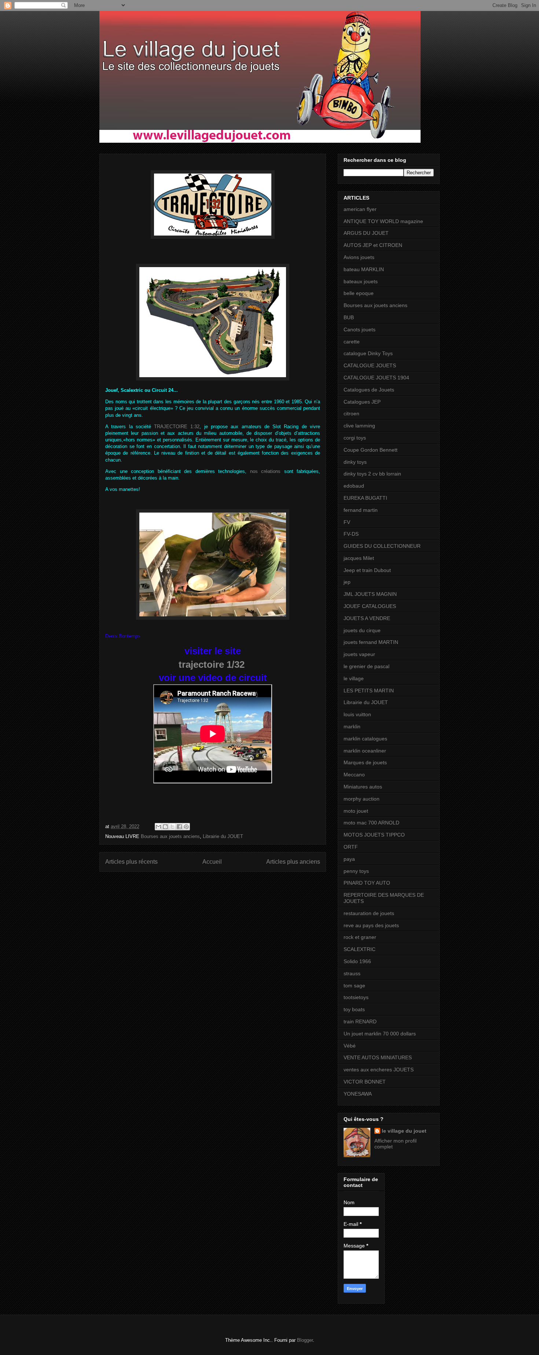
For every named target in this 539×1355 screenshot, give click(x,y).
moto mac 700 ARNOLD (371, 823)
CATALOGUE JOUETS (370, 365)
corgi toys (355, 438)
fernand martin (361, 510)
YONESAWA (358, 1094)
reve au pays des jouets (371, 925)
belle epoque (359, 293)
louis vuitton (357, 714)
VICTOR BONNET (365, 1082)
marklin (352, 726)
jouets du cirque (362, 630)
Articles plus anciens (293, 862)
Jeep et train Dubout (367, 570)
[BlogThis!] (165, 826)
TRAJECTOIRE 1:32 (176, 426)
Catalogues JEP (362, 402)
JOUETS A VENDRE (367, 618)
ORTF (351, 847)
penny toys (356, 871)
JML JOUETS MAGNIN (370, 594)
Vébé (350, 1046)
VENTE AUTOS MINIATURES (378, 1057)
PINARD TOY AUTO (367, 883)
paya (349, 859)
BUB (349, 317)
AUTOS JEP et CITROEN (373, 245)
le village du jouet (404, 1131)
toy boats (354, 1009)
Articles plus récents (131, 862)
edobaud (354, 486)
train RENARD (360, 1021)
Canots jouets (359, 329)
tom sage (354, 985)
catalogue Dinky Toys (368, 353)
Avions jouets (359, 257)
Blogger (305, 1340)
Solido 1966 (357, 961)
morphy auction (362, 799)
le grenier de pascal (366, 666)
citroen (351, 413)
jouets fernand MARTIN (371, 642)
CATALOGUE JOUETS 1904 (376, 377)
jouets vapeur (359, 654)
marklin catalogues (365, 739)
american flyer (360, 209)
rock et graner (360, 937)
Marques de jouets (365, 762)
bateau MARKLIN (364, 269)
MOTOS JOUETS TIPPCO (374, 835)
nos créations (265, 471)
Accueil (212, 862)
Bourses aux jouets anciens (170, 836)
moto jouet (356, 811)
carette (352, 342)
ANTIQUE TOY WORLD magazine (383, 221)
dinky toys (355, 462)
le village (354, 678)
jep (347, 582)
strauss (352, 973)
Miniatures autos (363, 787)
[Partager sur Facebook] (179, 826)
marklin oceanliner (365, 751)
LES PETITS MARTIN (369, 690)
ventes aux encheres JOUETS (379, 1069)
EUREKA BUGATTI (365, 498)
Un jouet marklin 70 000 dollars (380, 1034)
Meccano (354, 774)
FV (347, 522)
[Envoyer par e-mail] (158, 826)
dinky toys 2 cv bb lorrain (372, 474)
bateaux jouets (361, 281)
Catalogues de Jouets (369, 390)
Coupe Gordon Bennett (370, 450)
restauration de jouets (369, 913)
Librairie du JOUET (223, 836)
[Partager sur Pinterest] (186, 826)
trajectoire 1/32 (212, 664)
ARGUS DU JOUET (366, 233)
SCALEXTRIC (359, 949)
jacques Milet (359, 558)
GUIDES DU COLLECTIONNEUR (382, 546)
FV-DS (351, 534)
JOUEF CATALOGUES (370, 606)
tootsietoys (356, 997)
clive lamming (359, 426)
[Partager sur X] (172, 826)
